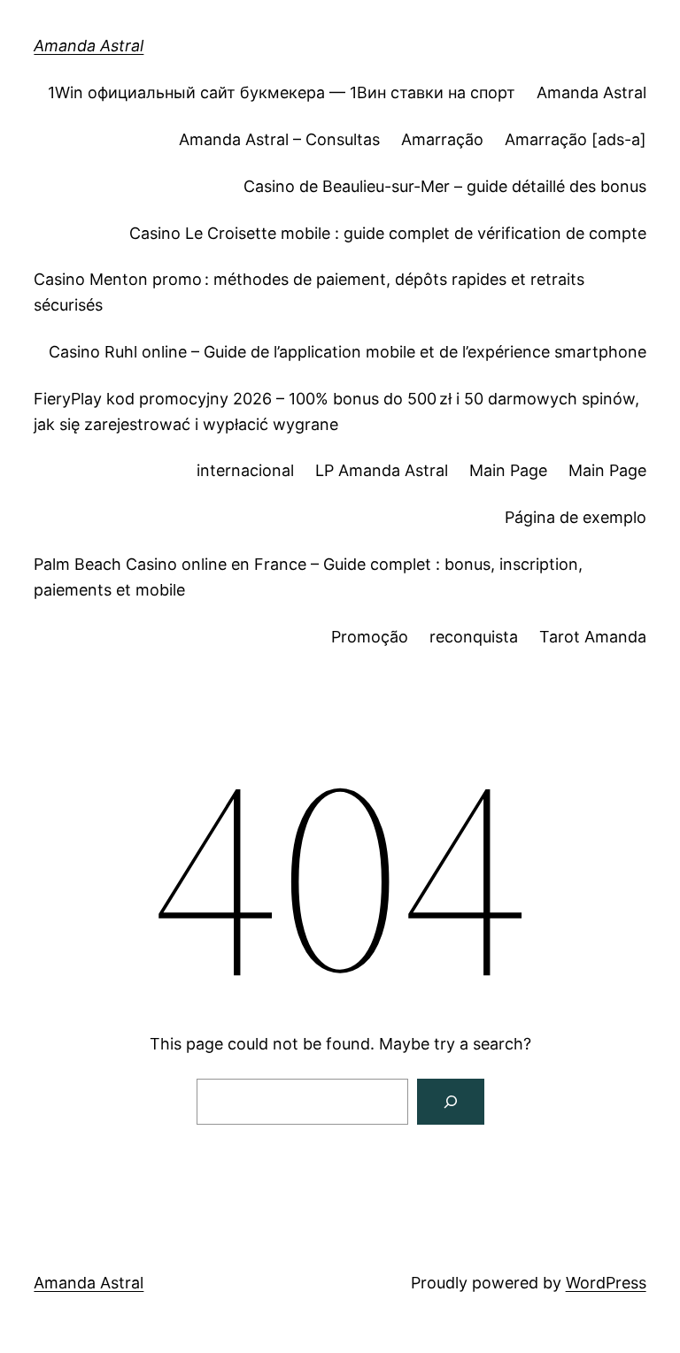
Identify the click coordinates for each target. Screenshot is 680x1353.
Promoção (369, 636)
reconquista (473, 636)
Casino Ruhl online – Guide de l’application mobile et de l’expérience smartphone (347, 351)
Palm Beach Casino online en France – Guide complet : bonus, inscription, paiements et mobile (308, 577)
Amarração (442, 139)
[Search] (450, 1102)
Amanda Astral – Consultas (279, 139)
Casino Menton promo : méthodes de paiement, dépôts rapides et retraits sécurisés (309, 292)
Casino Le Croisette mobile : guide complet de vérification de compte (387, 233)
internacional (245, 470)
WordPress (606, 1282)
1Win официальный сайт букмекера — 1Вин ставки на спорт (281, 92)
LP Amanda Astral (381, 470)
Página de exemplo (575, 517)
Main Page (508, 470)
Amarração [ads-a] (575, 139)
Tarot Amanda (592, 636)
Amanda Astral (88, 45)
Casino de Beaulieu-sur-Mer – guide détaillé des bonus (444, 186)
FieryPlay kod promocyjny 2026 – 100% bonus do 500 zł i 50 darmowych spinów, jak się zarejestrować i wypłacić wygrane (336, 411)
